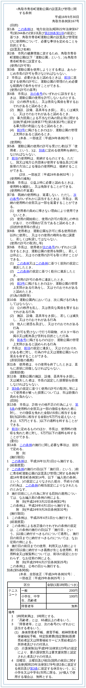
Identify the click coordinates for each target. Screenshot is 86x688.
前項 (67, 77)
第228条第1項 (54, 33)
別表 (42, 150)
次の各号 (36, 93)
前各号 (21, 340)
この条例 (24, 29)
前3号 (21, 130)
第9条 (16, 388)
